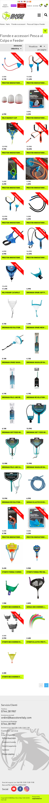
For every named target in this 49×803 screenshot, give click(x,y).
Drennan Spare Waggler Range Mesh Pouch (12, 362)
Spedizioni (5, 750)
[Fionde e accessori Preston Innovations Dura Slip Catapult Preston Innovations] (12, 204)
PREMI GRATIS (22, 5)
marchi (29, 6)
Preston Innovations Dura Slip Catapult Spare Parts (37, 188)
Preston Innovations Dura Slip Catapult (12, 223)
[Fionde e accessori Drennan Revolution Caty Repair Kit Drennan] (37, 378)
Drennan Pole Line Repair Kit (12, 397)
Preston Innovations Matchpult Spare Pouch (37, 118)
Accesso (35, 6)
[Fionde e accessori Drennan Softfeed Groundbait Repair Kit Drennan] (12, 413)
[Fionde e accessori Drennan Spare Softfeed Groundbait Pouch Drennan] (37, 274)
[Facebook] (20, 791)
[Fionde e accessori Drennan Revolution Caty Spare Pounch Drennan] (12, 308)
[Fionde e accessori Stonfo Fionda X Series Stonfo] (12, 553)
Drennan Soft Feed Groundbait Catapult (37, 432)
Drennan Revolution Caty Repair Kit (37, 397)
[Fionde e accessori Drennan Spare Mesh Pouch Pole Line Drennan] (37, 308)
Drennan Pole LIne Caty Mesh (12, 467)
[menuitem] (24, 733)
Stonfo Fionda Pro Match (37, 572)
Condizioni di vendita (9, 742)
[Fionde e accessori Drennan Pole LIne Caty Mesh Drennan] (12, 448)
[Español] (30, 1)
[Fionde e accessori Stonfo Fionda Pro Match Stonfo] (37, 553)
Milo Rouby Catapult (11, 293)
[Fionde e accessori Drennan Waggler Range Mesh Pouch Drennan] (37, 448)
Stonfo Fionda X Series (11, 572)
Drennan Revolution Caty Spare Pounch (12, 328)
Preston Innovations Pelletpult (12, 153)
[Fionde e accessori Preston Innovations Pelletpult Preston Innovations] (12, 134)
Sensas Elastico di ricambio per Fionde (37, 502)
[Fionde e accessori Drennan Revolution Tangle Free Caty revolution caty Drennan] (12, 483)
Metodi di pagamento (9, 746)
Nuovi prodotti (5, 6)
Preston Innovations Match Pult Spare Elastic (12, 537)
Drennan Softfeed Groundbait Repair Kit (12, 432)
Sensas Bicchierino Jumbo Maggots (37, 607)
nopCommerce (37, 798)
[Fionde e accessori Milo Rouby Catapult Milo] (12, 274)
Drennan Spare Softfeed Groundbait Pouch (37, 293)
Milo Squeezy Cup (9, 118)
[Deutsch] (24, 1)
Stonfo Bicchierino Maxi (12, 642)
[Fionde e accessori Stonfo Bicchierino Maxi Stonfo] (12, 623)
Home (2, 24)
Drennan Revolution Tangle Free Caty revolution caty (12, 502)
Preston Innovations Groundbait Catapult (37, 258)
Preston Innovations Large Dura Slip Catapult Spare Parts (12, 83)
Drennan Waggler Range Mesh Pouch (37, 467)
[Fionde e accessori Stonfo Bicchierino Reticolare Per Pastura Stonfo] (12, 588)
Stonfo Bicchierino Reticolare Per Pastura (12, 607)
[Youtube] (14, 791)
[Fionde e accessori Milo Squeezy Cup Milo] (12, 99)
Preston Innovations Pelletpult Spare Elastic (12, 188)
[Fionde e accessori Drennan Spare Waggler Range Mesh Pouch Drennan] (12, 343)
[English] (21, 1)
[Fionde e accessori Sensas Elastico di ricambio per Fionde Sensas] (37, 483)
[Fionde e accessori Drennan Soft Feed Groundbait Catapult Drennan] (37, 413)
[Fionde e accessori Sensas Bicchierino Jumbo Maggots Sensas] (37, 588)
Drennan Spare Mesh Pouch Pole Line (37, 328)
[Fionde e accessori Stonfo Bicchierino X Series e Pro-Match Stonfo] (12, 658)
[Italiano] (18, 1)
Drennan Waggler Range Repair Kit (37, 362)
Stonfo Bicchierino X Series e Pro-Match (12, 677)
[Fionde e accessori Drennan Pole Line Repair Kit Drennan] (12, 378)
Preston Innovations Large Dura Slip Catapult (37, 83)
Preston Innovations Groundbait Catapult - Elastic (37, 223)
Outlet (13, 5)
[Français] (27, 1)
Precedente (41, 685)
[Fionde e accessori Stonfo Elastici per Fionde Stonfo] (37, 623)
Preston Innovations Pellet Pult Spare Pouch (37, 537)
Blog (2, 733)
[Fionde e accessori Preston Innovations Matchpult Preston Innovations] (37, 134)
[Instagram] (26, 791)
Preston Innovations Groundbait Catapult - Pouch (12, 258)
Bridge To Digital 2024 (8, 735)
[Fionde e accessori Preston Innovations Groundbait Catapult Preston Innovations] (37, 239)
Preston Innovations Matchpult (37, 153)
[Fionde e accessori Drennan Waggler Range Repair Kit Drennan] (37, 343)
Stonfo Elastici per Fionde (37, 642)
